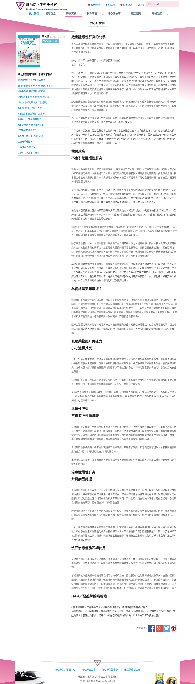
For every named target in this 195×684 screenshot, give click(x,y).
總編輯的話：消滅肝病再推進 (31, 80)
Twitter (166, 628)
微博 (174, 628)
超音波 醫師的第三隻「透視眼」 (33, 102)
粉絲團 (111, 5)
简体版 (140, 5)
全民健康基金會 (132, 669)
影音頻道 (95, 5)
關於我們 (34, 13)
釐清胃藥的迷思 (25, 141)
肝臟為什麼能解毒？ (27, 130)
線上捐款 (127, 5)
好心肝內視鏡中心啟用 (28, 153)
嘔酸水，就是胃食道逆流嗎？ (31, 136)
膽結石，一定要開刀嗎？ (29, 119)
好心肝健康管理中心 (65, 669)
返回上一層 (52, 41)
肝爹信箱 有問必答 (26, 147)
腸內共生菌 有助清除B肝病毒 (31, 91)
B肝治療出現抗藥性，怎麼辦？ (32, 114)
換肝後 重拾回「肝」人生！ (31, 108)
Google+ (159, 628)
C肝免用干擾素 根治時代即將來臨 (34, 97)
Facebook (151, 628)
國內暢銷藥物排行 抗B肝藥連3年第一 (35, 86)
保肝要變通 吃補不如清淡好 (31, 125)
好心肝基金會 (89, 669)
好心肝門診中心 (110, 669)
